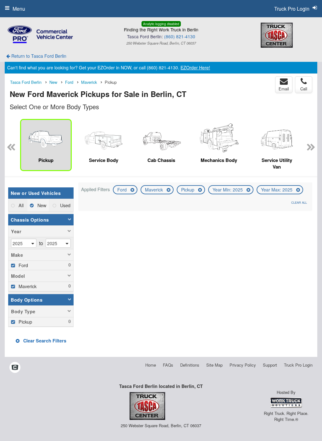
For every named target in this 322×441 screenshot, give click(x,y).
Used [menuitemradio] (64, 205)
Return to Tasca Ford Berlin (38, 56)
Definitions (189, 365)
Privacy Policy (243, 365)
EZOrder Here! (195, 67)
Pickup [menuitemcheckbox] (24, 321)
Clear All (299, 202)
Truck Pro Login (298, 365)
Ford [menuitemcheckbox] (22, 265)
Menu (19, 8)
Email (284, 89)
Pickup (188, 189)
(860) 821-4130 (179, 36)
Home (150, 365)
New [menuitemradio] (41, 205)
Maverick (154, 189)
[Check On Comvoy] (14, 367)
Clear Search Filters (44, 340)
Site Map (214, 365)
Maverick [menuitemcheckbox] (26, 286)
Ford (122, 189)
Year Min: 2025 (228, 189)
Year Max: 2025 (277, 189)
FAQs (168, 365)
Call (303, 89)
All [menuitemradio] (20, 205)
